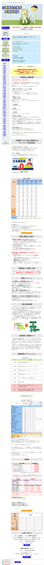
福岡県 (4, 125)
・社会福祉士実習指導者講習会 (17, 48)
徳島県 (4, 118)
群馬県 (4, 78)
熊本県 (4, 129)
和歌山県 (4, 108)
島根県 (4, 112)
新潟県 (4, 86)
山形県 (4, 71)
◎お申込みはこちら (27, 510)
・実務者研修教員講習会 (16, 46)
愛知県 (4, 97)
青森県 (4, 65)
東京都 (4, 82)
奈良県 (4, 107)
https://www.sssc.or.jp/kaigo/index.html (19, 135)
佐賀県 (4, 126)
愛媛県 (4, 121)
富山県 (4, 87)
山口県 (4, 116)
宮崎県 (4, 132)
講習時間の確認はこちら (27, 395)
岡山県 (4, 113)
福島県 (4, 73)
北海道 (4, 63)
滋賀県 (4, 101)
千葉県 (4, 81)
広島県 (4, 115)
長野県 (4, 93)
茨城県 (4, 75)
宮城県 (4, 68)
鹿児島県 (4, 134)
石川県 (4, 89)
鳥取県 (4, 110)
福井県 (4, 90)
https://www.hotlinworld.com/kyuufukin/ (19, 498)
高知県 (4, 123)
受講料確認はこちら (31, 66)
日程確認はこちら (21, 66)
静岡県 (4, 96)
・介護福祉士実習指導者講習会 (17, 47)
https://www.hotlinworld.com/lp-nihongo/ (26, 170)
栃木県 (4, 76)
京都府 (4, 102)
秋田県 (4, 70)
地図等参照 (18, 218)
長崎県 (4, 128)
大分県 (4, 131)
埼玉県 (4, 79)
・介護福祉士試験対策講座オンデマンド (18, 44)
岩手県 (4, 67)
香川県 (4, 120)
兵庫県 (4, 105)
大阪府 (4, 104)
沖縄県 (4, 135)
